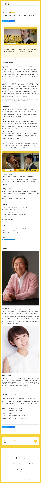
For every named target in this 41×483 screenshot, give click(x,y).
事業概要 (13, 463)
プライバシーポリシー (20, 469)
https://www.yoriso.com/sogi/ (8, 239)
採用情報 (27, 463)
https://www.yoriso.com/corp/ (15, 417)
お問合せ (33, 463)
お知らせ (23, 463)
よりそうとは (9, 463)
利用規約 (20, 471)
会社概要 (18, 463)
